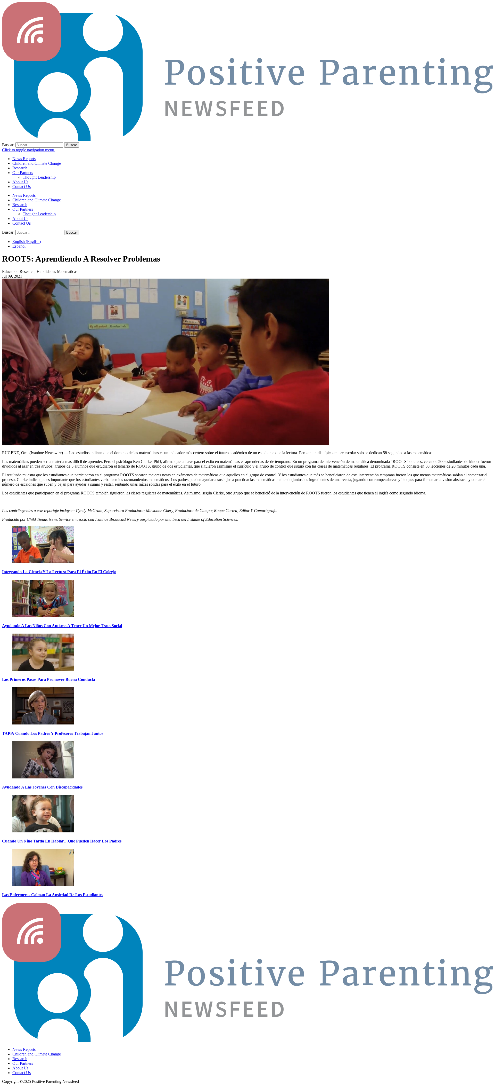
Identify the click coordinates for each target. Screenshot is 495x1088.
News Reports (24, 158)
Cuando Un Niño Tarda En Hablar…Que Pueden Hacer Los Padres (61, 841)
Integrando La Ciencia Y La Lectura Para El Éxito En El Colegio (59, 572)
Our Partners (22, 172)
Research (19, 168)
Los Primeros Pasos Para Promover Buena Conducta (48, 679)
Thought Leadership (39, 177)
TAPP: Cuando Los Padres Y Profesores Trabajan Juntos (52, 733)
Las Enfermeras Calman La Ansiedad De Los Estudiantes (52, 895)
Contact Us (21, 186)
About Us (20, 182)
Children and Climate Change (36, 163)
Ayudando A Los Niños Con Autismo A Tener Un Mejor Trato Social (62, 626)
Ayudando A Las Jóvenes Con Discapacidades (42, 787)
